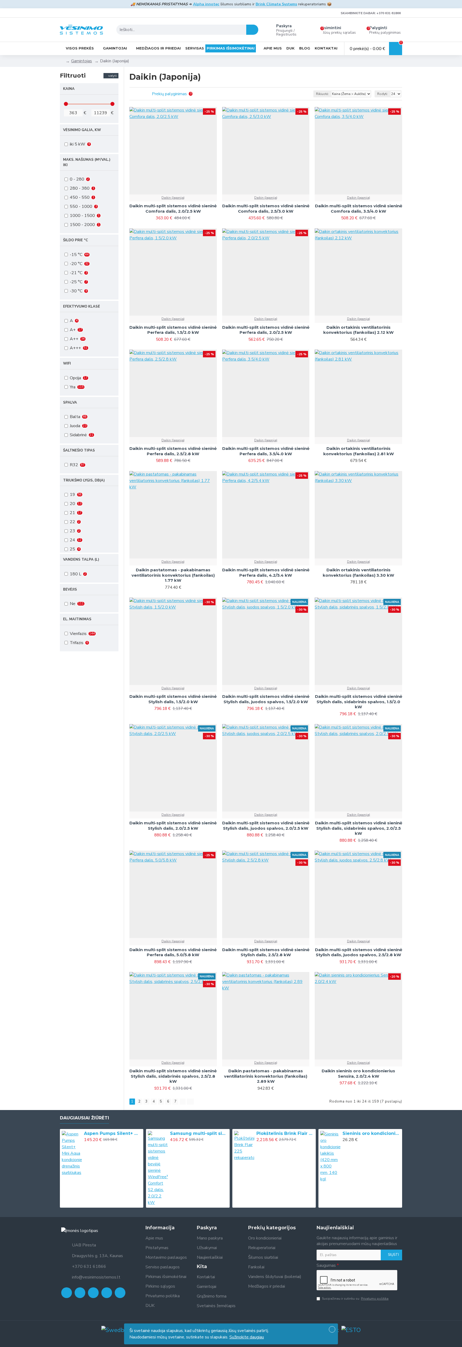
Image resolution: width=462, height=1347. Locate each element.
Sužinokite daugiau (246, 1337)
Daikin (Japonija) (172, 198)
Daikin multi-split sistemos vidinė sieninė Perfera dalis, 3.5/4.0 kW (265, 451)
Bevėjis (70, 589)
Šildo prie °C (75, 240)
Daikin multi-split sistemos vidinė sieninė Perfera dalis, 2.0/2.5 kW (265, 330)
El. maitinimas (77, 619)
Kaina (69, 88)
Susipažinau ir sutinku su (355, 1298)
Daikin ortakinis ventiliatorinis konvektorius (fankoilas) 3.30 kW (358, 572)
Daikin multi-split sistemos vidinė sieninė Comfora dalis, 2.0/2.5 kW (173, 208)
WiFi (67, 363)
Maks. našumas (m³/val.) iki (86, 162)
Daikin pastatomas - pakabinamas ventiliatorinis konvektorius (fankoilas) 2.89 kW (265, 1076)
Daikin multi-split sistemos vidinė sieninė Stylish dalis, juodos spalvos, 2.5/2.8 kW (358, 952)
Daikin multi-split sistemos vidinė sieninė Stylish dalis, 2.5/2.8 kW (265, 952)
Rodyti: (382, 94)
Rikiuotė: (322, 94)
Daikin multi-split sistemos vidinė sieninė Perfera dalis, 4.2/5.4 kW (265, 572)
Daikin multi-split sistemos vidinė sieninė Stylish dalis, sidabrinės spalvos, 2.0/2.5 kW (358, 828)
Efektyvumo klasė (81, 306)
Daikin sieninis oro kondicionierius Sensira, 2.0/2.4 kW (358, 1073)
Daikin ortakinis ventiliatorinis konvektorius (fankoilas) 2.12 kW (358, 330)
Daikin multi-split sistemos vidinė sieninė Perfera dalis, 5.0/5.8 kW (173, 952)
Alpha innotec (206, 4)
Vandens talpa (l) (81, 559)
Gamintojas (81, 61)
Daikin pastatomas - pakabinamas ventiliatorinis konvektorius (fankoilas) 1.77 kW (173, 575)
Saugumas (326, 1265)
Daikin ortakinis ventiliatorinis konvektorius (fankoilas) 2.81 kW (358, 451)
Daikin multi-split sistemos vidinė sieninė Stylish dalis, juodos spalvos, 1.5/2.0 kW (265, 699)
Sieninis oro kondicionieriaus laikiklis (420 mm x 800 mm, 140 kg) (371, 1133)
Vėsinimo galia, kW (82, 130)
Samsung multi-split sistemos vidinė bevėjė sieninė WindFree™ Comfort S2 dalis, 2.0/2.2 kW (199, 1133)
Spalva (70, 402)
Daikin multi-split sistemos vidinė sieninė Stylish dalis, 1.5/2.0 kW (173, 699)
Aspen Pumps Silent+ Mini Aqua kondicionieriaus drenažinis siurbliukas (113, 1133)
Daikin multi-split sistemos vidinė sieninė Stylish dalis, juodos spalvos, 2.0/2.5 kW (265, 825)
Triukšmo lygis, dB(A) (84, 480)
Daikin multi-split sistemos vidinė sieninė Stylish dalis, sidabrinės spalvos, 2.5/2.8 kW (173, 1076)
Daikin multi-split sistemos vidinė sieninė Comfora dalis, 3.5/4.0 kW (358, 208)
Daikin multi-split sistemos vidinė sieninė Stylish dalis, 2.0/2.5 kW (173, 825)
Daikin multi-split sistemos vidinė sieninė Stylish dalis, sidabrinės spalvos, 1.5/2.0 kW (358, 701)
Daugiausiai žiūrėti (84, 1117)
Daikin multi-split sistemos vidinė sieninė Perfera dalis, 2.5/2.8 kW (173, 451)
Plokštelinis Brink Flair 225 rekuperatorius (285, 1133)
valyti (112, 76)
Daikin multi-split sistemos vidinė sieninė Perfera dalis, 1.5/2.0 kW (173, 330)
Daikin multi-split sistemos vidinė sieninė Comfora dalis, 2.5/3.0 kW (265, 208)
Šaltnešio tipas (79, 450)
